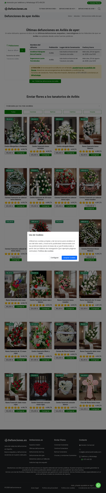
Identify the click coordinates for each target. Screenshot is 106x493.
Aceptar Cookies (69, 258)
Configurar (54, 258)
